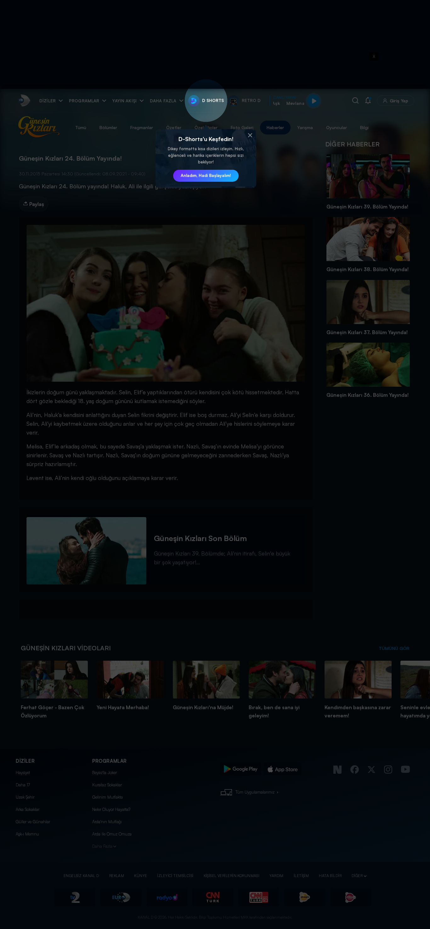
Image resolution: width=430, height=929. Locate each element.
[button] (250, 135)
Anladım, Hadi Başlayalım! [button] (206, 175)
